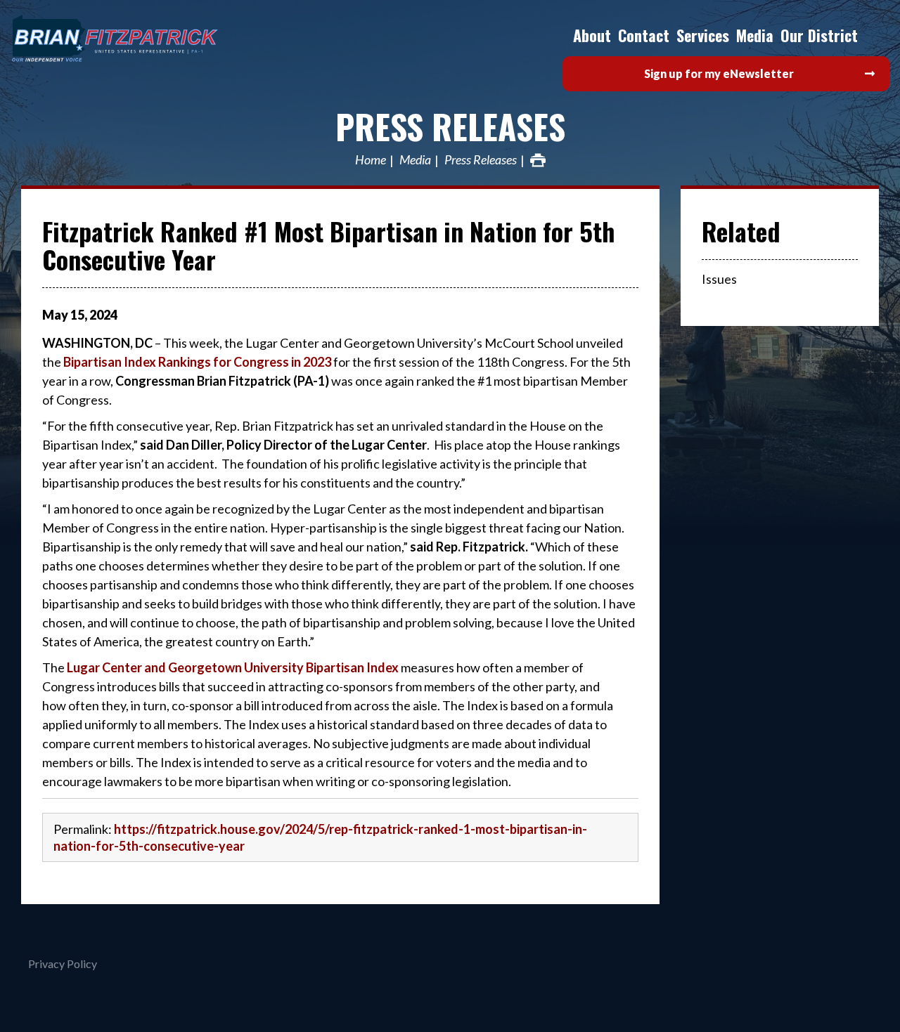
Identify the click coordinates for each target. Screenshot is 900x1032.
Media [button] (754, 35)
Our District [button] (819, 35)
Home (370, 160)
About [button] (592, 35)
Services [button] (702, 35)
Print (538, 160)
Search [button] (875, 35)
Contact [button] (643, 35)
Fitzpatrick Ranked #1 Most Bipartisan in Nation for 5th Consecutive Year (328, 244)
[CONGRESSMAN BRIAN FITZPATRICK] (148, 38)
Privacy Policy (62, 963)
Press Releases (450, 126)
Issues (719, 279)
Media (415, 160)
